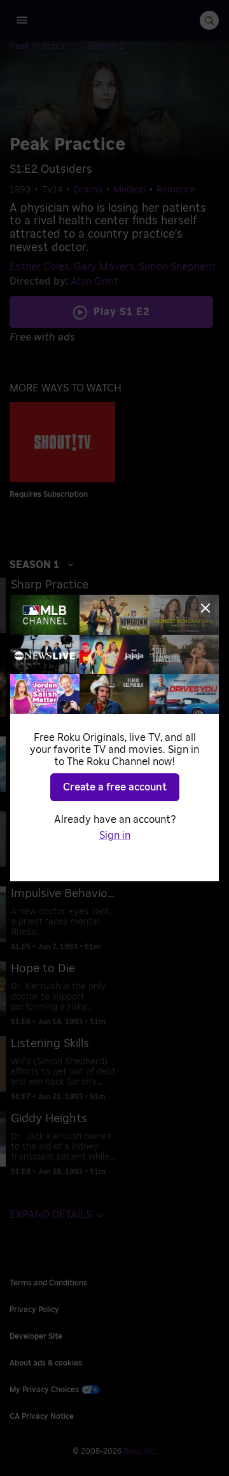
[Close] (205, 608)
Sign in (114, 835)
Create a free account (115, 787)
